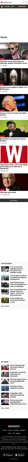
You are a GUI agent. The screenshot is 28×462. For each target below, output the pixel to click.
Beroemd (2, 58)
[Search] (23, 2)
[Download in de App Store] (19, 454)
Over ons (5, 430)
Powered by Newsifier (14, 458)
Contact (10, 430)
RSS (14, 433)
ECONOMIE (7, 6)
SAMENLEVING (22, 6)
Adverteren (16, 430)
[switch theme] (26, 2)
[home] (2, 6)
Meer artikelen (14, 200)
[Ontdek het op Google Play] (8, 454)
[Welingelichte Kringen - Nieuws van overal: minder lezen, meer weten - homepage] (6, 2)
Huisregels (22, 430)
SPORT (13, 6)
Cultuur (2, 84)
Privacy (10, 433)
